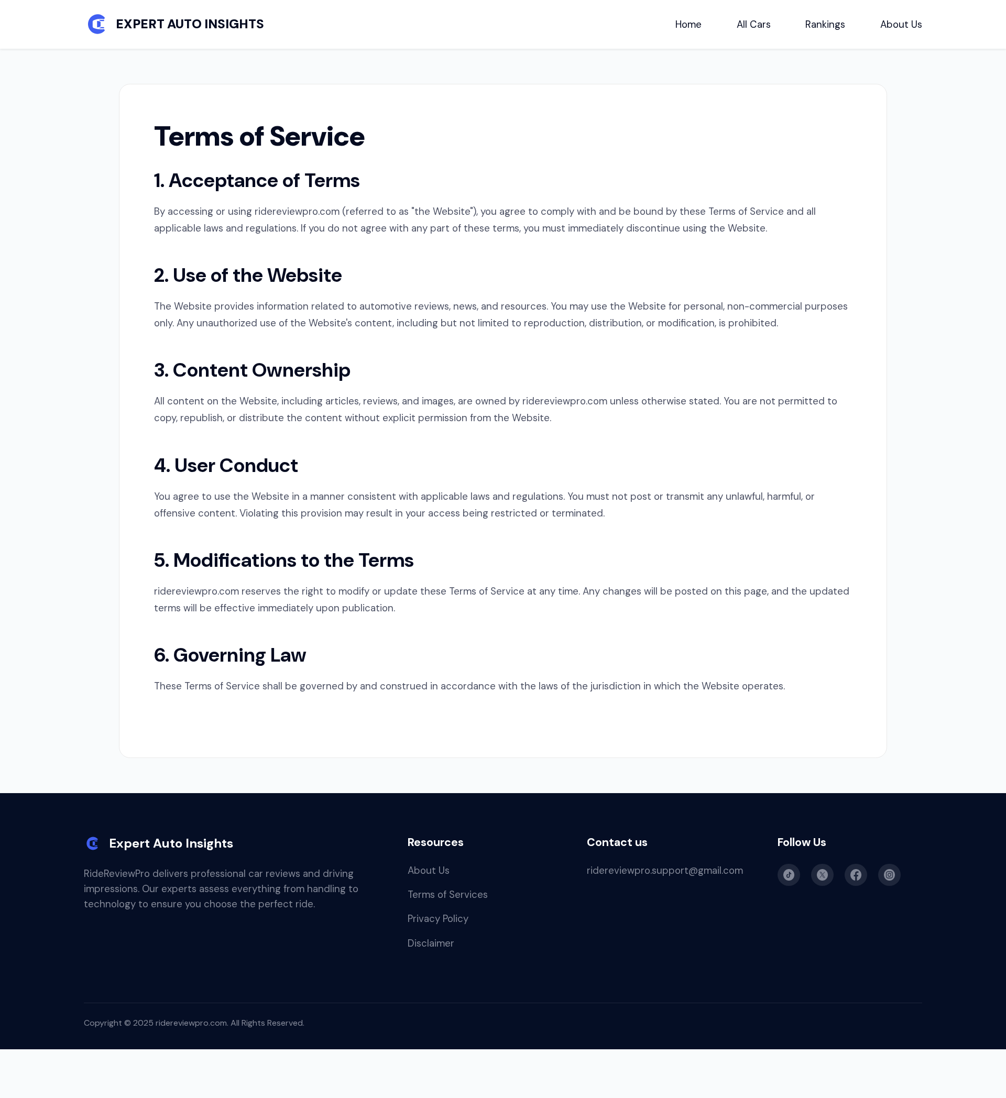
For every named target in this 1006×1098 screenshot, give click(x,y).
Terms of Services (448, 894)
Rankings (825, 24)
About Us (901, 24)
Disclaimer (431, 943)
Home (688, 24)
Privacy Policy (438, 918)
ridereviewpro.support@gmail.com (665, 870)
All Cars (754, 24)
